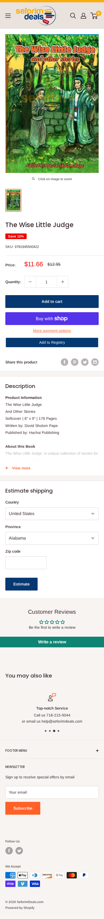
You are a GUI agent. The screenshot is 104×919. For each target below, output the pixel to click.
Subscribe (22, 808)
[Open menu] (8, 16)
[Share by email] (95, 362)
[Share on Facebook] (64, 362)
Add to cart (52, 301)
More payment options (52, 330)
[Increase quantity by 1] (62, 281)
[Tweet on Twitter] (85, 362)
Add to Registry (52, 342)
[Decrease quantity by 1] (30, 281)
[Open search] (73, 16)
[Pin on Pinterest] (74, 362)
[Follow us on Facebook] (9, 850)
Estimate (21, 584)
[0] (94, 16)
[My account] (83, 16)
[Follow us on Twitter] (19, 850)
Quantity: (13, 282)
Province (13, 527)
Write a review (52, 642)
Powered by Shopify (19, 908)
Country (12, 502)
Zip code (13, 551)
